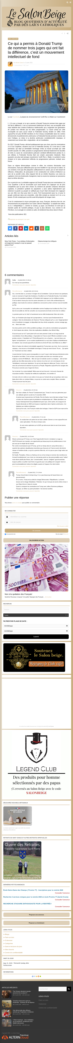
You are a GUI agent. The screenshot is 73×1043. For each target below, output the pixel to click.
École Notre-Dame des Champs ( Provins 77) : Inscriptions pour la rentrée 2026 (33, 890)
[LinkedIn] (26, 228)
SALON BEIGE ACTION (36, 540)
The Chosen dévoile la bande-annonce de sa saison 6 (22, 992)
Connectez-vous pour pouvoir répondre (24, 285)
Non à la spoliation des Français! (18, 594)
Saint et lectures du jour (13, 946)
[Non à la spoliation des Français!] (36, 591)
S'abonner (42, 1004)
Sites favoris (9, 949)
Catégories (9, 943)
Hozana (52, 726)
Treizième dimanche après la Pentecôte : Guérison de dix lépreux (23, 1001)
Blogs (7, 934)
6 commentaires (18, 65)
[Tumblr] (37, 228)
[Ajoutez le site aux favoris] (36, 976)
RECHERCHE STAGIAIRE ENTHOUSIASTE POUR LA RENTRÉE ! (27, 904)
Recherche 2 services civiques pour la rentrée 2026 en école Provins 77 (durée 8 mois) (35, 897)
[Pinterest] (21, 228)
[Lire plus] (48, 597)
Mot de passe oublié (62, 526)
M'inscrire (66, 534)
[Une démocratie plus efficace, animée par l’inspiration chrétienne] (6, 1017)
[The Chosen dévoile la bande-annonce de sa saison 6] (6, 997)
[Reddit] (31, 228)
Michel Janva (19, 62)
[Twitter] (10, 228)
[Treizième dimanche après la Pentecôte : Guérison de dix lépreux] (6, 1007)
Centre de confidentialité (14, 952)
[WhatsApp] (47, 228)
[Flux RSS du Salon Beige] (38, 976)
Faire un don (9, 937)
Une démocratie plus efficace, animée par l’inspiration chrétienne (23, 1011)
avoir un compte (17, 502)
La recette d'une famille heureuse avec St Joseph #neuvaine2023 (33, 726)
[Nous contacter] (34, 976)
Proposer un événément (36, 923)
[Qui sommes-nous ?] (32, 976)
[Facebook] (15, 228)
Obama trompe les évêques (47, 241)
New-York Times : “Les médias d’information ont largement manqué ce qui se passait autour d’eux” (19, 243)
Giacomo (19, 390)
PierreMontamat (17, 291)
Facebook (16, 117)
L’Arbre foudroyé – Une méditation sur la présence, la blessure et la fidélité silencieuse (23, 1021)
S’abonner (8, 940)
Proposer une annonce (36, 914)
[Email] (42, 228)
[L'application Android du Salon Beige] (40, 976)
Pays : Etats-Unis (13, 38)
